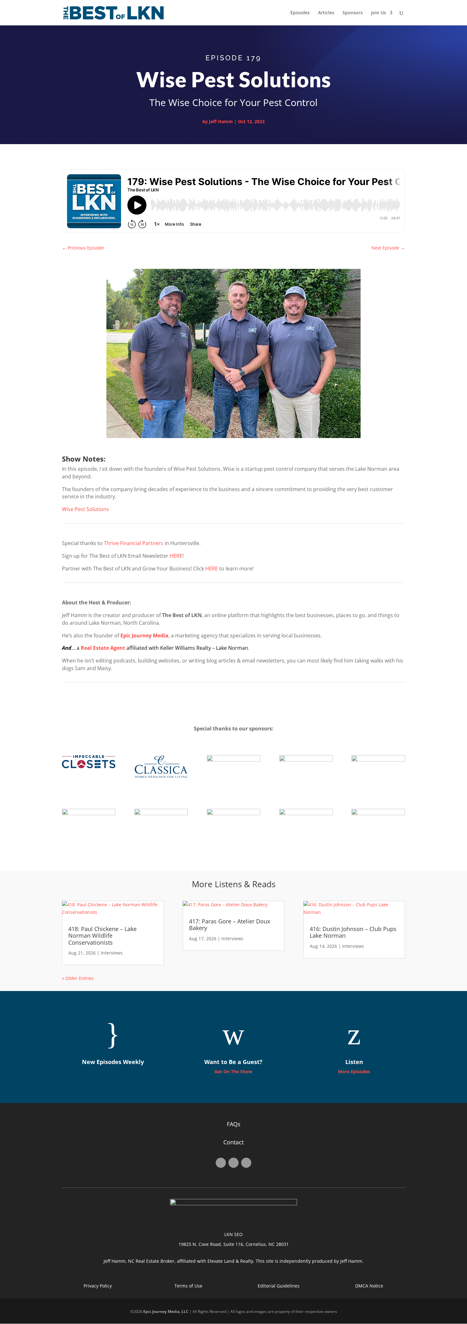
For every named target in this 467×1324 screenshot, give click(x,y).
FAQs (233, 1124)
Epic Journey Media (144, 635)
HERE (176, 555)
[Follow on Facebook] (221, 1163)
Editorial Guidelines (279, 1286)
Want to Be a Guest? (233, 1062)
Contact (233, 1142)
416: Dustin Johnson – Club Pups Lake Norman (353, 932)
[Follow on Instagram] (233, 1163)
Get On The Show (233, 1071)
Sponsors (352, 13)
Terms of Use (188, 1286)
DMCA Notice (369, 1286)
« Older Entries (78, 978)
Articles (326, 13)
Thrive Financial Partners (133, 543)
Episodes (300, 13)
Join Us (378, 13)
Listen (354, 1062)
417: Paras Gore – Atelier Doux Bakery (229, 924)
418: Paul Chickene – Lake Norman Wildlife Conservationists (102, 935)
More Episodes (354, 1071)
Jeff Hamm (221, 121)
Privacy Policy (98, 1286)
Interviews (112, 953)
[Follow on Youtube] (246, 1163)
